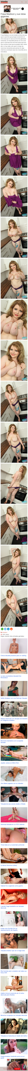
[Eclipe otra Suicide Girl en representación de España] (14, 925)
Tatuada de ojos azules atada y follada (13, 804)
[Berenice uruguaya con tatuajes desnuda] (14, 1012)
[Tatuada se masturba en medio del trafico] (14, 1033)
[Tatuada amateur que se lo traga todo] (14, 947)
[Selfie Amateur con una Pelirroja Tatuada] (14, 695)
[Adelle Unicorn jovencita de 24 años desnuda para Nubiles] (14, 990)
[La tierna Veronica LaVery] (14, 862)
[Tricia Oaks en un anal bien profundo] (14, 842)
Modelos (4, 632)
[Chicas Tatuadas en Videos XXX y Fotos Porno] (4, 2)
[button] (2, 629)
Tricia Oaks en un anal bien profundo (12, 845)
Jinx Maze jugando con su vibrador (12, 783)
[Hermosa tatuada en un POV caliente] (14, 821)
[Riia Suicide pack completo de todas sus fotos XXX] (14, 968)
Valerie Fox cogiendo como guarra (12, 886)
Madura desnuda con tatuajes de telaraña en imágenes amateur (14, 719)
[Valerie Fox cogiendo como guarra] (14, 883)
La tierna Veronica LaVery (9, 865)
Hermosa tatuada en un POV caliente (12, 824)
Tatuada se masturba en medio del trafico (14, 1036)
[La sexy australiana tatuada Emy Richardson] (14, 673)
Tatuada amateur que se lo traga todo (13, 950)
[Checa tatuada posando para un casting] (14, 652)
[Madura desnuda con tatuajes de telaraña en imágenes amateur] (14, 715)
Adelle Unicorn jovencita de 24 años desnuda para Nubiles (12, 994)
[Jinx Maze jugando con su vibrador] (14, 780)
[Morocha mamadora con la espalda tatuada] (14, 738)
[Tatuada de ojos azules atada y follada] (14, 801)
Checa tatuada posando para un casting (13, 655)
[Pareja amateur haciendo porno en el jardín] (14, 1053)
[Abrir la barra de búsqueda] (22, 2)
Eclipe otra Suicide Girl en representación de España (9, 929)
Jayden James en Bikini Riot (10, 763)
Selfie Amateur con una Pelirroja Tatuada (14, 698)
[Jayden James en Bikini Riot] (14, 760)
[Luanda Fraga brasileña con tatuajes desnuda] (14, 903)
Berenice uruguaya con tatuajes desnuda (14, 1015)
